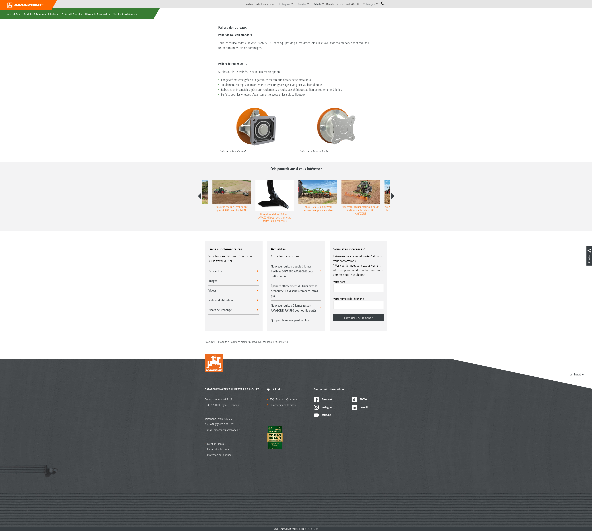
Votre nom (339, 281)
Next (392, 196)
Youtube (326, 414)
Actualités (12, 14)
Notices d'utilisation (220, 300)
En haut (575, 374)
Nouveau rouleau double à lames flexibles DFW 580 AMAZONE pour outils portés (292, 271)
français (370, 3)
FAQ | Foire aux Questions (283, 399)
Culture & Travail (71, 14)
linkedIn (364, 406)
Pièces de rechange (220, 309)
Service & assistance (124, 14)
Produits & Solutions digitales (40, 14)
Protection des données (219, 454)
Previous (199, 196)
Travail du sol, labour (263, 341)
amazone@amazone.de (227, 429)
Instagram (327, 406)
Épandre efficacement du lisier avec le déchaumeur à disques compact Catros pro (294, 290)
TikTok (363, 399)
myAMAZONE (352, 3)
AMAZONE (210, 341)
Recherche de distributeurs (260, 3)
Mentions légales (216, 443)
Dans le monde (334, 3)
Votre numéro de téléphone (348, 298)
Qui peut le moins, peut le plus (290, 320)
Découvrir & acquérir (96, 14)
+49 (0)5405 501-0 (227, 418)
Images (212, 280)
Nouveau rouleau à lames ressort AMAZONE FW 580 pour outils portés (294, 308)
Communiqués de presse (283, 404)
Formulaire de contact (219, 449)
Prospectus (215, 270)
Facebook (326, 399)
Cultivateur (282, 341)
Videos (212, 290)
